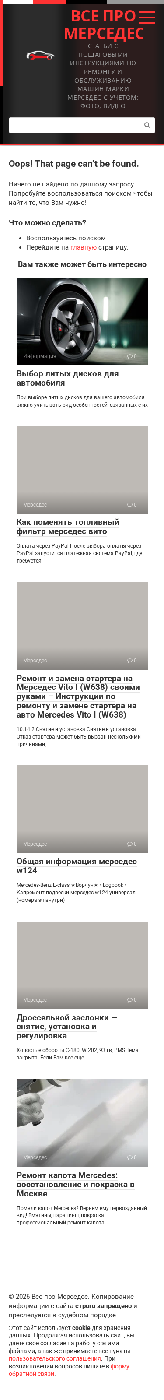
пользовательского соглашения (55, 1358)
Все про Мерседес (103, 24)
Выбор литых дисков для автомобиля (68, 378)
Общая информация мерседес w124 (77, 866)
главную (83, 247)
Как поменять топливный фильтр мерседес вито (68, 526)
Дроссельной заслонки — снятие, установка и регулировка (67, 1027)
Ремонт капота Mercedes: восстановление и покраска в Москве (76, 1184)
